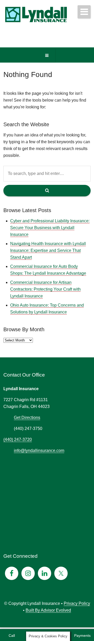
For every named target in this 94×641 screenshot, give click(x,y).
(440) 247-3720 (17, 439)
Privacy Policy (77, 603)
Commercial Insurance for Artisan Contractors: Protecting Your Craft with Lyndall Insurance (45, 289)
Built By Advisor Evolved (48, 610)
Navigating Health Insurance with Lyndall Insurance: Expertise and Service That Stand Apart (48, 250)
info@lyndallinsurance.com (39, 450)
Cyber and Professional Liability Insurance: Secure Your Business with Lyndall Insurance (50, 228)
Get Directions (27, 417)
